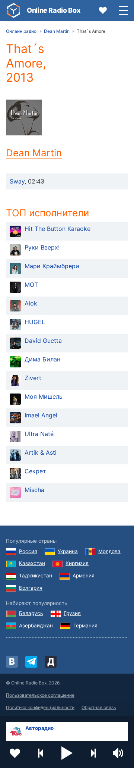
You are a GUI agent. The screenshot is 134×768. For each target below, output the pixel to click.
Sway (17, 181)
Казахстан (32, 563)
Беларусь (31, 613)
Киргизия (77, 563)
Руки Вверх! (42, 247)
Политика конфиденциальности (40, 707)
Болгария (30, 588)
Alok (31, 303)
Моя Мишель (44, 396)
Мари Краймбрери (52, 266)
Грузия (72, 613)
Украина (68, 551)
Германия (85, 625)
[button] (67, 753)
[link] (13, 10)
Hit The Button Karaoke (57, 228)
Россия (28, 551)
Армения (84, 576)
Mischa (34, 489)
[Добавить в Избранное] (15, 753)
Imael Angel (41, 415)
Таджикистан (35, 576)
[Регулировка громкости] (119, 753)
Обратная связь (99, 707)
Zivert (33, 378)
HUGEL (35, 322)
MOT (31, 284)
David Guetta (43, 340)
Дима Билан (42, 359)
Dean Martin (34, 153)
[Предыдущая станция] (41, 753)
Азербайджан (36, 625)
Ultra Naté (39, 434)
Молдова (109, 551)
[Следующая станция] (93, 753)
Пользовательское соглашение (40, 695)
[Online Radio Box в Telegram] (31, 662)
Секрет (35, 471)
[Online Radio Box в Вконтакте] (12, 662)
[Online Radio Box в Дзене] (51, 662)
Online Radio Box (53, 10)
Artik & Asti (41, 452)
